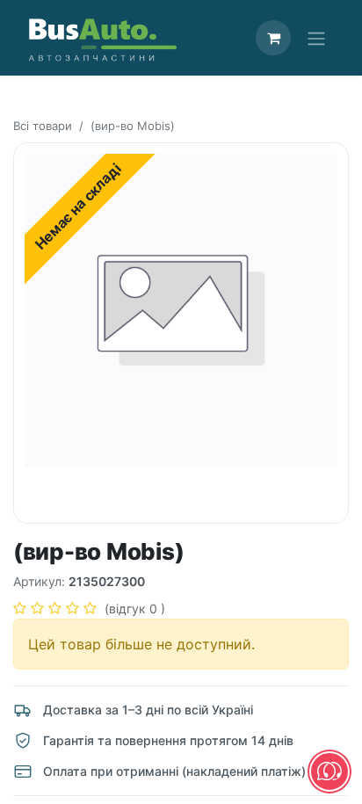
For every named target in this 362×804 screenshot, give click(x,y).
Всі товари (42, 126)
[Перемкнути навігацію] (316, 37)
